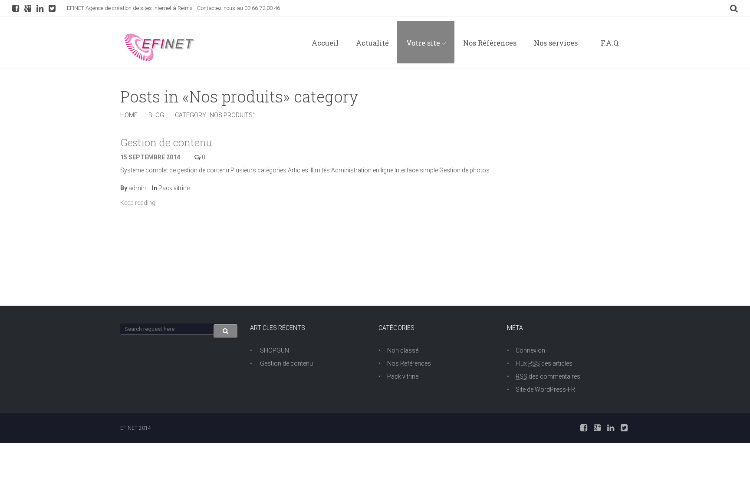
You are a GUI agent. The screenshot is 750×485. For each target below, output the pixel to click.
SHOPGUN (274, 350)
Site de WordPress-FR (545, 389)
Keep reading (138, 202)
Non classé (402, 350)
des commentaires (548, 376)
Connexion (530, 350)
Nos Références (409, 363)
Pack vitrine (174, 188)
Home (129, 115)
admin (137, 188)
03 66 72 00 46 (262, 8)
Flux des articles (544, 363)
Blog (156, 115)
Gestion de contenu (166, 142)
